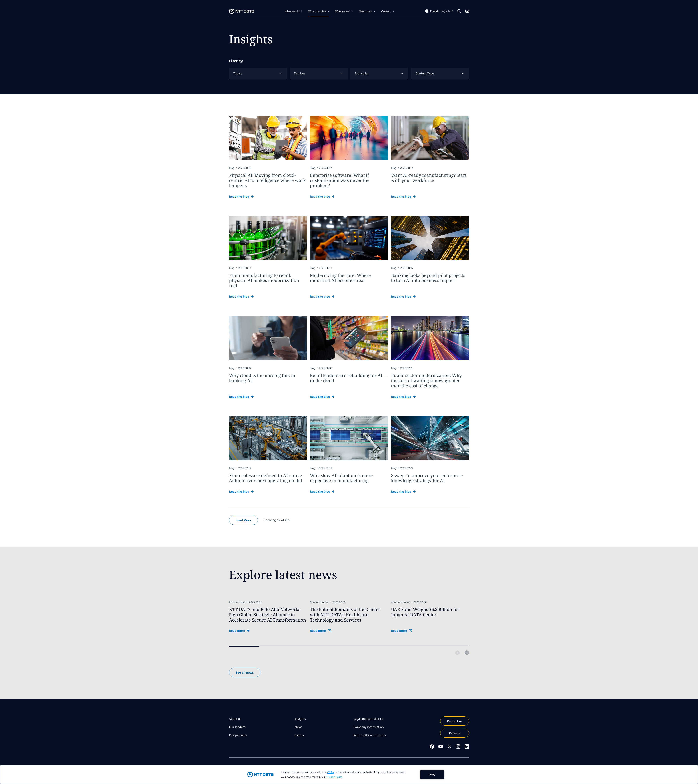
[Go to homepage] (241, 11)
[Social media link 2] (440, 746)
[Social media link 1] (432, 746)
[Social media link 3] (449, 746)
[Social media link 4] (458, 746)
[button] (294, 11)
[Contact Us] (467, 11)
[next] (467, 652)
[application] (349, 774)
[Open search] (459, 11)
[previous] (457, 652)
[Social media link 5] (467, 746)
